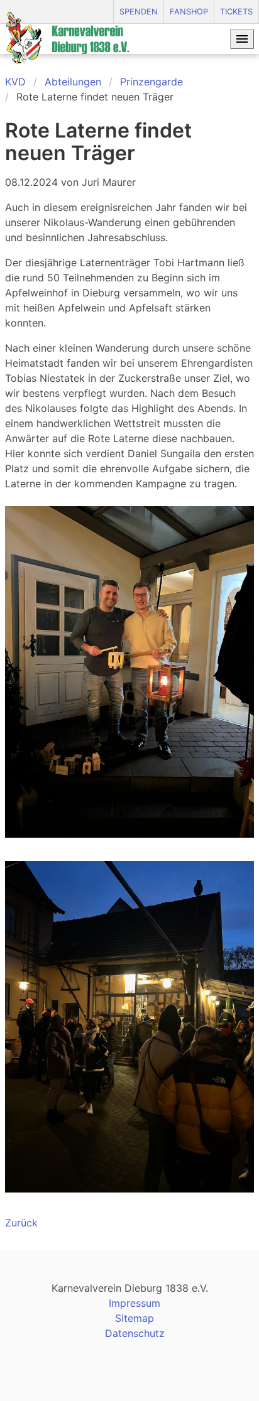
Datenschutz (135, 1333)
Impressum (134, 1303)
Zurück (21, 1222)
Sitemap (134, 1318)
